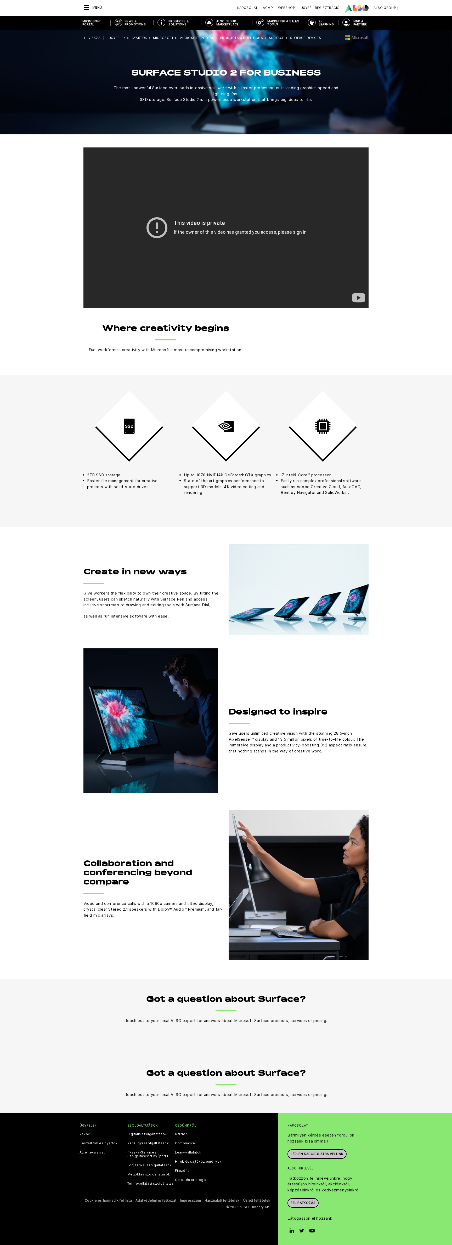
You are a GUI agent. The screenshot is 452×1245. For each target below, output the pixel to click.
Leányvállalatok (188, 1152)
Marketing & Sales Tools (283, 22)
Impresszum (190, 1200)
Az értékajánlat (92, 1152)
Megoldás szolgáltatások (148, 1174)
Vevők (85, 1134)
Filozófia (182, 1171)
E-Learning (326, 22)
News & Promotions (135, 22)
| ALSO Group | (384, 8)
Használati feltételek (222, 1200)
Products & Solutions (178, 22)
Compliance (185, 1143)
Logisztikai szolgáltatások (149, 1165)
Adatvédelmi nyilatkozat (155, 1200)
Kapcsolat (247, 8)
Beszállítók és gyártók (98, 1143)
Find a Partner (360, 22)
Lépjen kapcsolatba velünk (317, 1154)
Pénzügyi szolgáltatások (148, 1143)
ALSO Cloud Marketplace (227, 22)
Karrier (181, 1134)
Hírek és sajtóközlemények (198, 1161)
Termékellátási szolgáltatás (150, 1183)
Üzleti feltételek (256, 1200)
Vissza (94, 38)
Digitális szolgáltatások (147, 1134)
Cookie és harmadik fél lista (108, 1200)
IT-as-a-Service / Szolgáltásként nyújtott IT (148, 1154)
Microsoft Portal (91, 23)
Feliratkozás (303, 1203)
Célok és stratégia (190, 1180)
